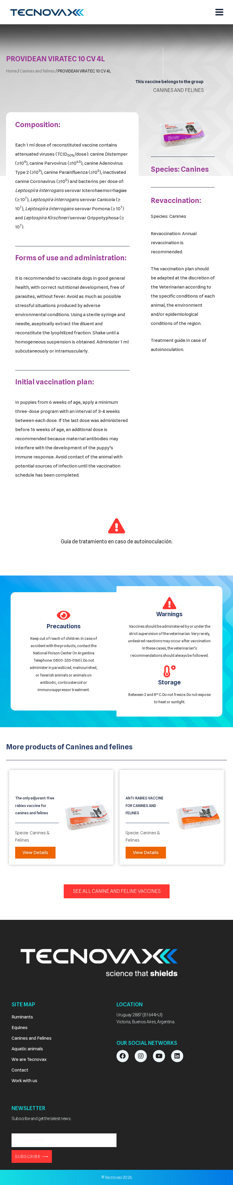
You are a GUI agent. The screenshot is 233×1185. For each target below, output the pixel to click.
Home (11, 71)
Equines (20, 1027)
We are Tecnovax (29, 1059)
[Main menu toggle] (219, 12)
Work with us (24, 1080)
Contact (20, 1069)
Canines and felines (37, 71)
